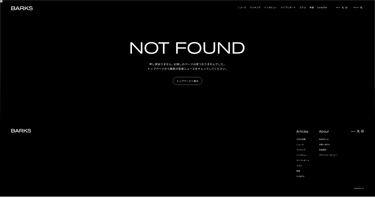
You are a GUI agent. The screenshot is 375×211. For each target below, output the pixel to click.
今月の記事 (301, 139)
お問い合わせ (324, 144)
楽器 (312, 7)
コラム (302, 7)
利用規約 (323, 149)
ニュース (242, 7)
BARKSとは (324, 139)
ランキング (255, 7)
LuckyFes (322, 7)
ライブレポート (288, 7)
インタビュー (270, 7)
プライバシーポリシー (328, 155)
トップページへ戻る (187, 81)
